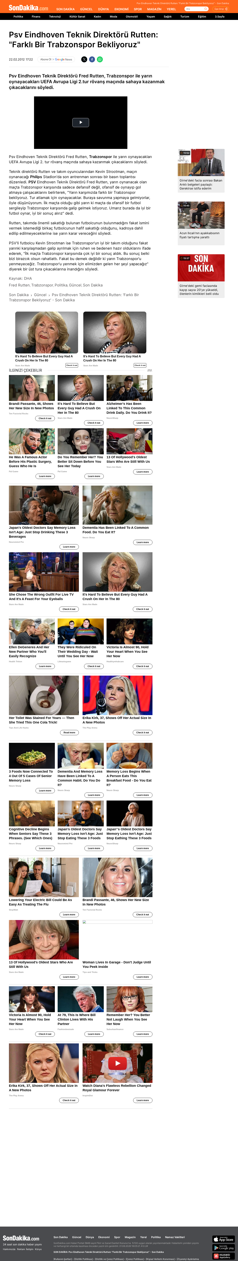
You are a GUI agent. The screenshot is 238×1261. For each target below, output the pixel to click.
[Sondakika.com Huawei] (223, 1256)
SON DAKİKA (65, 9)
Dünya (90, 1237)
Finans (36, 16)
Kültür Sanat (77, 16)
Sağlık (168, 16)
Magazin (130, 1237)
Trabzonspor (100, 156)
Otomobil (132, 16)
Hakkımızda (9, 1249)
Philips (36, 177)
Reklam (21, 1249)
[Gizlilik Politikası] (83, 1259)
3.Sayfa (219, 16)
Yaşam (151, 16)
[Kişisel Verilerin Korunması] (160, 1259)
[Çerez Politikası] (135, 1259)
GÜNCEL (86, 9)
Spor (117, 1237)
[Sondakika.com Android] (223, 1247)
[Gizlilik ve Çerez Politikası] (109, 1259)
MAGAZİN (154, 9)
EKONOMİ (121, 9)
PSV (32, 182)
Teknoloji (55, 16)
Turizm (184, 16)
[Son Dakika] (28, 8)
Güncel (76, 1237)
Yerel (143, 1237)
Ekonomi (104, 1237)
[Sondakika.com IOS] (223, 1239)
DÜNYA (103, 9)
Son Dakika (61, 1237)
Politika (18, 16)
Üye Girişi (219, 9)
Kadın (97, 16)
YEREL (171, 9)
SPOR (138, 9)
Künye (38, 1249)
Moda (113, 16)
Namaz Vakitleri (175, 1237)
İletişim (29, 1249)
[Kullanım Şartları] (63, 1259)
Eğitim (202, 16)
